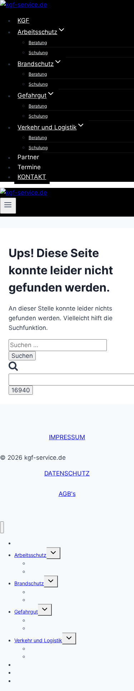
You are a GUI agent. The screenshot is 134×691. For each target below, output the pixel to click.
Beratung (38, 42)
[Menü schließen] (2, 527)
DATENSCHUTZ (67, 473)
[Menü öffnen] (8, 205)
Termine (29, 167)
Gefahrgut (26, 612)
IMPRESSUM (67, 437)
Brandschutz (29, 583)
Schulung (38, 52)
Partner (28, 157)
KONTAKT (32, 176)
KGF (23, 20)
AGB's (67, 493)
